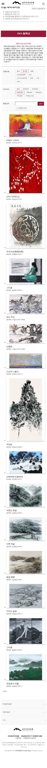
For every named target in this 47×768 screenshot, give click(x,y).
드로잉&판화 (21, 75)
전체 (18, 71)
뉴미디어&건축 (22, 78)
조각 (30, 75)
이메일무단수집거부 (29, 738)
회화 (31, 71)
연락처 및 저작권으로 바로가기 (17, 19)
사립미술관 (6, 712)
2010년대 (35, 89)
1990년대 (29, 92)
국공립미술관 (7, 704)
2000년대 (20, 92)
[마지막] (7, 691)
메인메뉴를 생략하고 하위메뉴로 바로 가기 (21, 16)
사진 (37, 78)
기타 (4, 720)
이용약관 (18, 738)
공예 (31, 78)
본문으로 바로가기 (12, 12)
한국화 (25, 71)
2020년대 (26, 89)
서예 (18, 81)
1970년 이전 (30, 96)
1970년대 (20, 96)
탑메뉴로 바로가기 (12, 14)
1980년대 (38, 92)
